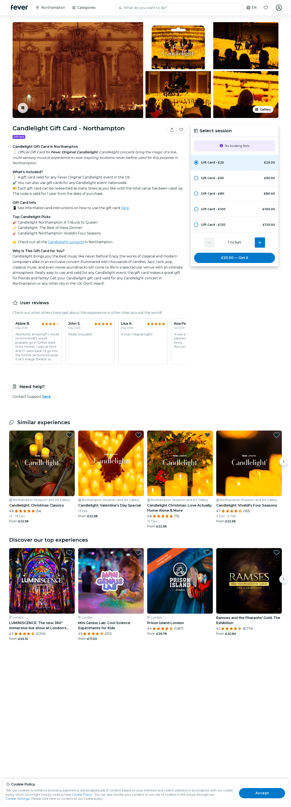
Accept (262, 793)
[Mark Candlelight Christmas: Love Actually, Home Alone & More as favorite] (207, 435)
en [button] (254, 8)
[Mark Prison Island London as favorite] (207, 552)
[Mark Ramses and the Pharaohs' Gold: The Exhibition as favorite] (276, 552)
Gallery (265, 109)
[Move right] (283, 461)
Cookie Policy (82, 795)
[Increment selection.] (260, 242)
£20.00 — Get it (234, 258)
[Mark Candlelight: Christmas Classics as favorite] (69, 435)
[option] (234, 162)
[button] (234, 162)
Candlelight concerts (66, 242)
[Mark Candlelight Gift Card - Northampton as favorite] (181, 130)
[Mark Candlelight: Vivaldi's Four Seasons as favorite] (276, 435)
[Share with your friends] (172, 130)
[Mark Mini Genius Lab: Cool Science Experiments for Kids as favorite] (138, 552)
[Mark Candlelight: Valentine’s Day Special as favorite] (138, 435)
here (125, 208)
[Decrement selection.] (209, 242)
